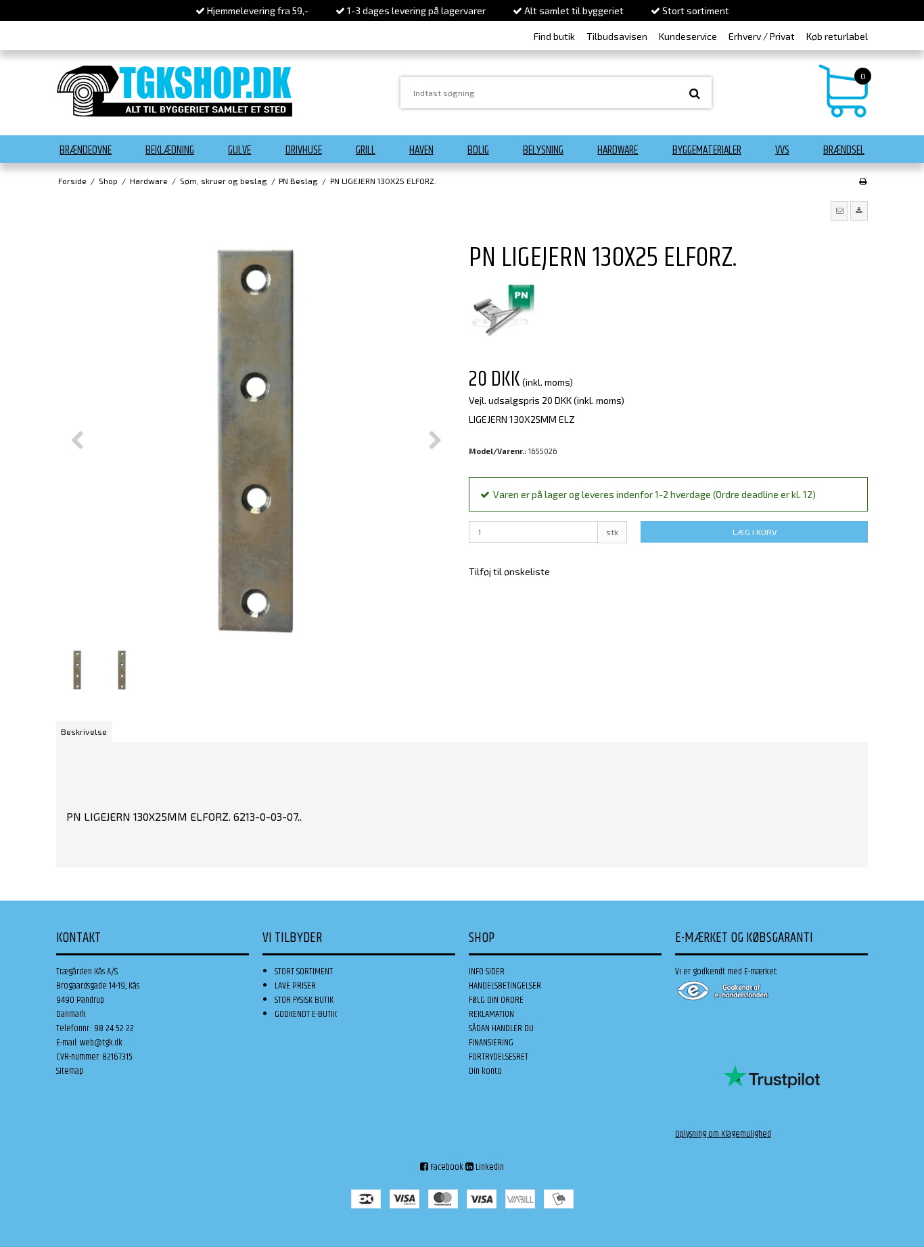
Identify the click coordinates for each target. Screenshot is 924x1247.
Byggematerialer (706, 150)
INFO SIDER (487, 971)
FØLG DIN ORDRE (496, 1000)
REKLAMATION (491, 1014)
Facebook (445, 1167)
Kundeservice (688, 36)
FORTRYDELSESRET (498, 1056)
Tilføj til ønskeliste (509, 571)
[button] (839, 210)
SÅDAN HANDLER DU (501, 1028)
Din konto (485, 1071)
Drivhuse (303, 150)
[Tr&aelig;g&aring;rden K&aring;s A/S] (174, 91)
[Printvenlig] (863, 180)
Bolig (478, 150)
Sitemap (69, 1071)
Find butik (554, 36)
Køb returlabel (837, 36)
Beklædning (169, 150)
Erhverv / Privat (762, 36)
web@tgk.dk (101, 1042)
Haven (421, 150)
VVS (782, 150)
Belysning (543, 150)
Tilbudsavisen (616, 36)
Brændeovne (86, 150)
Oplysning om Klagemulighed (723, 1134)
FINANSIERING (491, 1042)
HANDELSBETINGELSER (505, 985)
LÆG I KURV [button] (755, 532)
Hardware (617, 150)
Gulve (239, 150)
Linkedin (488, 1167)
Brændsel (843, 150)
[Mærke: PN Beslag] (502, 310)
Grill (365, 150)
